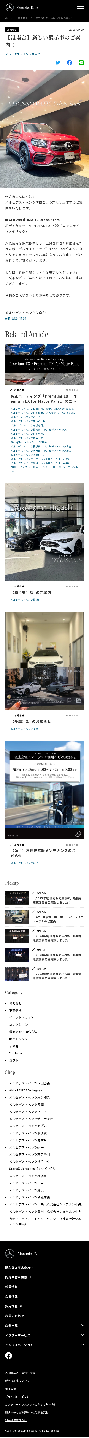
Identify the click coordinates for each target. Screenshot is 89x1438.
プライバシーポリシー (18, 1396)
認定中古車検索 (16, 1277)
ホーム (9, 18)
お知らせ (12, 29)
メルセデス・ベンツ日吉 (26, 1183)
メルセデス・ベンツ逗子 (26, 1147)
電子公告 (10, 1388)
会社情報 (11, 1296)
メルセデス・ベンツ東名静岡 (29, 1154)
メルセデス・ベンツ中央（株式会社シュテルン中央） (46, 1204)
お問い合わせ (14, 1316)
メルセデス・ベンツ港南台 (22, 54)
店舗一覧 (11, 1325)
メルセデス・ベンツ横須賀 (28, 1133)
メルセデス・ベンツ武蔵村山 (29, 1197)
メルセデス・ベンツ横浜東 (28, 1176)
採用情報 (12, 1306)
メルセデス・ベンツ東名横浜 (29, 1097)
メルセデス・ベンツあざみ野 (29, 1126)
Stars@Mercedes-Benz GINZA (32, 1168)
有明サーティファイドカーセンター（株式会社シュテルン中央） (45, 1221)
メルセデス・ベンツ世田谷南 (29, 1083)
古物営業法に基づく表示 (20, 1373)
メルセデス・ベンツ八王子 (28, 1111)
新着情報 (23, 18)
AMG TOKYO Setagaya (25, 1090)
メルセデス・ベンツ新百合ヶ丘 (31, 1119)
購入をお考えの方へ (19, 1267)
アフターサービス (17, 1335)
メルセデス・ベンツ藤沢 (26, 1190)
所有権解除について (17, 1380)
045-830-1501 (16, 318)
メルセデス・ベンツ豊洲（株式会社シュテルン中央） (46, 1211)
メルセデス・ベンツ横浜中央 (29, 1161)
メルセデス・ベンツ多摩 (26, 1104)
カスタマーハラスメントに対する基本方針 (31, 1404)
